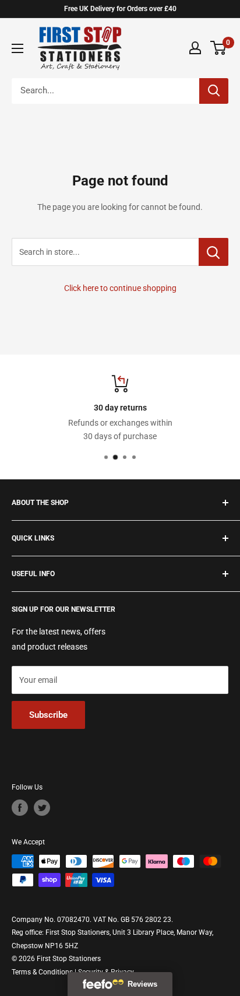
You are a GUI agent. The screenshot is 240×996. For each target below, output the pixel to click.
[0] (218, 48)
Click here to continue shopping (120, 288)
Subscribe (48, 715)
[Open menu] (17, 48)
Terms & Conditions (42, 972)
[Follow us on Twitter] (42, 807)
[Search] (213, 91)
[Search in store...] (213, 252)
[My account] (195, 47)
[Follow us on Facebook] (20, 807)
